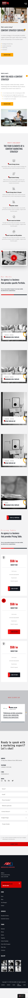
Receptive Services (5, 915)
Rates (2, 899)
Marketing (7, 335)
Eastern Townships (4, 941)
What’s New (3, 947)
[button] (14, 258)
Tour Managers (4, 902)
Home (2, 896)
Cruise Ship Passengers (5, 944)
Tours (14, 985)
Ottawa (2, 932)
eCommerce (7, 419)
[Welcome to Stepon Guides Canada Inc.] (5, 3)
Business (6, 503)
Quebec (2, 935)
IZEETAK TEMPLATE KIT (9, 421)
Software (11, 335)
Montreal (3, 929)
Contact (2, 905)
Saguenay (3, 938)
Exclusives (3, 950)
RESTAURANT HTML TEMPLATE (11, 505)
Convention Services (5, 918)
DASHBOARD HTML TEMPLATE (11, 337)
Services (3, 985)
